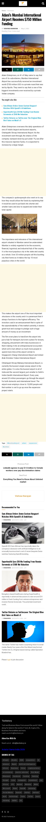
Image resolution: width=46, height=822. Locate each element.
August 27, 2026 (18, 520)
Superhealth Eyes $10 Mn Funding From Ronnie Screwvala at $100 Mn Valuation (21, 113)
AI (38, 760)
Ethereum (6, 776)
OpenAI (22, 788)
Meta (36, 784)
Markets (28, 784)
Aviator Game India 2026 (13, 749)
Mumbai (6, 447)
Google (5, 780)
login (9, 659)
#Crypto (5, 760)
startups (36, 792)
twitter (14, 800)
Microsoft (6, 788)
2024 (21, 760)
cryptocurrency (34, 768)
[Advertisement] (23, 172)
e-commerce (8, 772)
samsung (31, 788)
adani (24, 443)
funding (26, 776)
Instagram (22, 780)
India (13, 780)
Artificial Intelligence (27, 764)
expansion (33, 443)
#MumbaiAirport (13, 443)
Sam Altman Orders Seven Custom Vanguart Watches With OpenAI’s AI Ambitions (20, 106)
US (21, 800)
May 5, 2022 (25, 28)
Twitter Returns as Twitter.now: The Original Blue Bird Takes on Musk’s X (22, 119)
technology (13, 796)
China (23, 768)
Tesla (23, 796)
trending (6, 800)
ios (41, 780)
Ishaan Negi (7, 520)
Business (11, 11)
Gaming (35, 776)
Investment (33, 780)
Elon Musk (35, 772)
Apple (14, 764)
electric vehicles (22, 772)
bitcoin (5, 768)
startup (27, 792)
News (15, 788)
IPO (12, 784)
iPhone (5, 784)
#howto (14, 760)
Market (19, 784)
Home (4, 11)
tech (4, 796)
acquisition (30, 760)
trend (38, 796)
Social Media (8, 792)
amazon (6, 764)
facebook (16, 776)
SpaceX (18, 792)
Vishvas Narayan (11, 28)
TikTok (30, 796)
